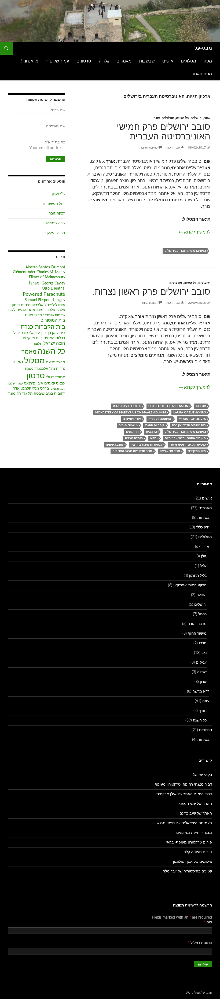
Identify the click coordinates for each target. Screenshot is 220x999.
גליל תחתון (198, 576)
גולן (204, 556)
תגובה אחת (149, 302)
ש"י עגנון (58, 194)
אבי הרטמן (173, 147)
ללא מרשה (200, 691)
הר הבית (151, 431)
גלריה (104, 61)
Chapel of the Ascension (168, 406)
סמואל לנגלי (55, 377)
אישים (167, 61)
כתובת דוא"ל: (54, 142)
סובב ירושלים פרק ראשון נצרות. (151, 291)
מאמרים (123, 61)
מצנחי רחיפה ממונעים (194, 833)
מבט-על (203, 48)
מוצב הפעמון (114, 444)
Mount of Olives (192, 418)
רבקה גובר (57, 213)
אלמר (60, 310)
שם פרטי (58, 110)
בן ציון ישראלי (40, 333)
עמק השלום (15, 383)
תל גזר (27, 393)
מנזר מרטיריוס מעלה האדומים (132, 451)
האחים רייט (45, 338)
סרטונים (83, 61)
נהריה (60, 369)
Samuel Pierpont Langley (45, 300)
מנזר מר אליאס (170, 451)
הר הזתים (132, 431)
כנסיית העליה (134, 438)
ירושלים (196, 118)
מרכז (203, 643)
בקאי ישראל (202, 775)
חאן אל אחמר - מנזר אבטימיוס (185, 438)
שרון (203, 682)
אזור (207, 118)
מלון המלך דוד (197, 451)
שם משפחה (55, 126)
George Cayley (53, 283)
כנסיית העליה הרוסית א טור (188, 444)
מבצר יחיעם (55, 362)
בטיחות (31, 315)
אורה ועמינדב (132, 418)
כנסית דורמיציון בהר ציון (146, 444)
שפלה (202, 672)
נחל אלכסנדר (44, 369)
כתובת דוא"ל (200, 943)
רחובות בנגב (55, 393)
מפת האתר (202, 74)
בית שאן (58, 333)
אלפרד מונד (45, 310)
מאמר (28, 352)
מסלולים (188, 61)
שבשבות (147, 61)
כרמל (202, 614)
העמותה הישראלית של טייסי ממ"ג (184, 823)
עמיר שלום (59, 61)
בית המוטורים (53, 320)
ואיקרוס (29, 338)
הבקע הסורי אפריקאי (190, 585)
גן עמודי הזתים (128, 425)
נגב (204, 653)
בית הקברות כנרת (43, 327)
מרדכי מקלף (55, 233)
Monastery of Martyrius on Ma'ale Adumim (130, 412)
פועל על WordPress (199, 992)
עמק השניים (57, 388)
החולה (201, 595)
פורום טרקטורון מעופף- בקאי (189, 842)
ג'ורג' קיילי (20, 333)
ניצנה (29, 369)
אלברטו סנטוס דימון (27, 305)
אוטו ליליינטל (55, 305)
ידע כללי (202, 527)
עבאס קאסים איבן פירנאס (44, 383)
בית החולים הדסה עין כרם (189, 425)
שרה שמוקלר (55, 223)
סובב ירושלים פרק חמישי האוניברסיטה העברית (163, 132)
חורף (203, 711)
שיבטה (39, 393)
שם (208, 922)
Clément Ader (24, 272)
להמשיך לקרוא (194, 232)
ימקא (153, 438)
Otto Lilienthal (53, 288)
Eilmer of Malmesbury (47, 277)
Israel (35, 283)
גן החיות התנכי (154, 425)
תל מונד (14, 393)
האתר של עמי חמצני (195, 804)
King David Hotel (127, 406)
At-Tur (201, 406)
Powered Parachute (44, 294)
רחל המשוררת (54, 204)
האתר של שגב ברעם (195, 813)
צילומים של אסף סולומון (192, 862)
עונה (156, 118)
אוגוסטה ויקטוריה (159, 418)
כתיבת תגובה (148, 147)
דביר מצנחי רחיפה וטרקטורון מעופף (183, 784)
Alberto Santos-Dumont (45, 267)
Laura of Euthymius (189, 412)
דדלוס (60, 338)
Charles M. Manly (50, 272)
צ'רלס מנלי (40, 388)
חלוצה (37, 344)
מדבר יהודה (197, 624)
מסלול (34, 361)
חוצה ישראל (54, 343)
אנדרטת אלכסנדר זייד (51, 315)
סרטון (35, 376)
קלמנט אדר (22, 388)
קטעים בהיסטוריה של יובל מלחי (187, 871)
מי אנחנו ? (29, 61)
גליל (203, 566)
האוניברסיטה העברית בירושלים (185, 250)
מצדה (18, 362)
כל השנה (182, 118)
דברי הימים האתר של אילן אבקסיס (184, 794)
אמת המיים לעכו (21, 310)
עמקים (201, 662)
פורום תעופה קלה (198, 852)
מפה (208, 61)
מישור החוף (197, 633)
